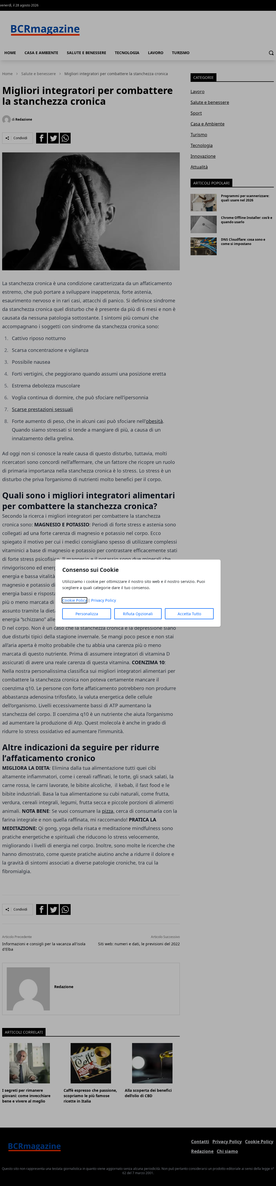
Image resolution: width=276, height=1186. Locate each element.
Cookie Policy (74, 600)
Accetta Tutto (189, 613)
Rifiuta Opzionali (138, 613)
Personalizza (86, 613)
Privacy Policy (103, 600)
